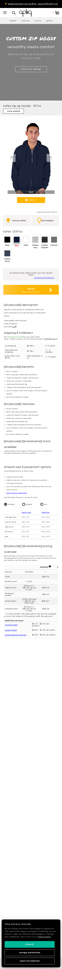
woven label (11, 630)
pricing (38, 21)
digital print (46, 512)
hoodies (12, 21)
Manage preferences (29, 953)
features (25, 21)
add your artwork (19, 220)
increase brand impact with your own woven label (31, 274)
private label (11, 625)
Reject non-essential (30, 961)
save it (32, 200)
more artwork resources (17, 493)
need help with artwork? (47, 212)
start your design (31, 69)
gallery (49, 21)
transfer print (26, 512)
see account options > (44, 278)
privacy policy (44, 937)
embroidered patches (15, 635)
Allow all (30, 944)
